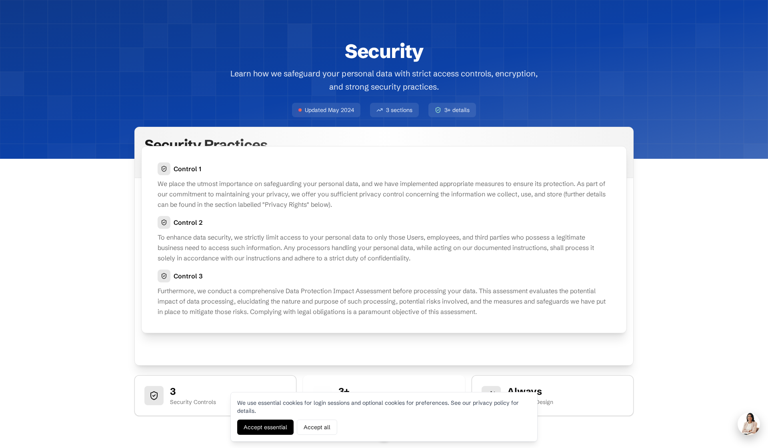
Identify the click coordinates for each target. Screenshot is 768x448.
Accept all (317, 427)
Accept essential (265, 427)
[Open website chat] (749, 424)
